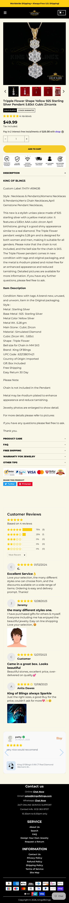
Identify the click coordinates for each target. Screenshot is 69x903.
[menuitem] (13, 91)
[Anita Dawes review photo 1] (16, 713)
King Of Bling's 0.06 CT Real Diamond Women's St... (35, 765)
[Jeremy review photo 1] (16, 637)
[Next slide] (63, 91)
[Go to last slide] (5, 91)
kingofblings (44, 899)
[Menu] (5, 13)
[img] (25, 564)
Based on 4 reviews (19, 523)
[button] (11, 116)
